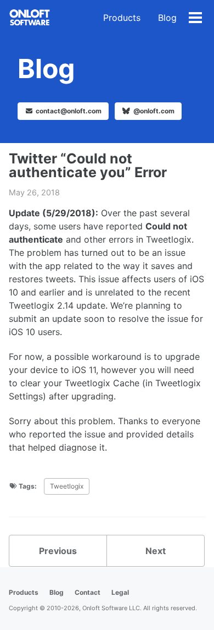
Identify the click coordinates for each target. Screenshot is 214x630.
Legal (120, 592)
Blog (167, 17)
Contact (87, 592)
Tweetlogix (66, 486)
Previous (58, 550)
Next (155, 550)
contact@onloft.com (69, 111)
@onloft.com (153, 111)
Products (121, 17)
